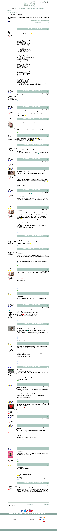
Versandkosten (32, 519)
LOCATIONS (21, 8)
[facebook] (22, 511)
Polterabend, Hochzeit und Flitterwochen (23, 381)
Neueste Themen (38, 22)
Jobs (13, 524)
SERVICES (43, 8)
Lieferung (31, 517)
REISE (40, 8)
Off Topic (13, 23)
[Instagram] (30, 511)
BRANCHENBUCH (27, 8)
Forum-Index (9, 23)
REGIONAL (17, 8)
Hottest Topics (46, 22)
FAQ (30, 524)
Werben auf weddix (24, 517)
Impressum (14, 519)
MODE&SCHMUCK (34, 8)
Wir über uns (14, 517)
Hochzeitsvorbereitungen (21, 340)
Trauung (22, 420)
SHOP (13, 8)
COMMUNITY (9, 10)
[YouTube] (32, 511)
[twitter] (25, 511)
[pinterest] (27, 511)
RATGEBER (9, 8)
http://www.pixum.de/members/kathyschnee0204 (25, 441)
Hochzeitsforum (15, 12)
